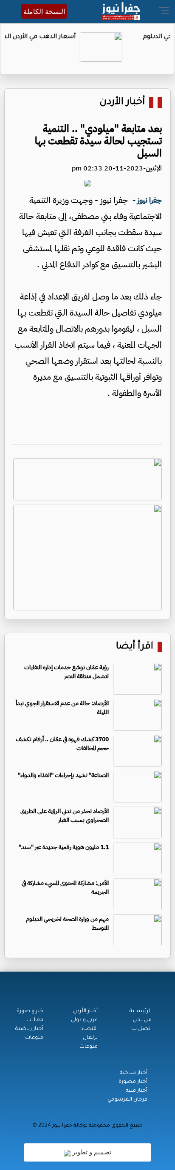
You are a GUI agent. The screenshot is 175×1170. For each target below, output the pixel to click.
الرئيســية (141, 1011)
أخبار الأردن (122, 102)
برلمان (90, 1038)
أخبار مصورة (133, 1082)
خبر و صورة (30, 1011)
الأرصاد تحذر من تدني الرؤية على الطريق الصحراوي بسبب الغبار (64, 815)
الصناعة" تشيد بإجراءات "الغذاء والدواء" (63, 775)
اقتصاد (89, 1029)
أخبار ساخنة (133, 1073)
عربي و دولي (84, 1020)
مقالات (34, 1020)
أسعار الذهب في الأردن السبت (71, 37)
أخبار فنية (136, 1091)
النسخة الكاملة (44, 11)
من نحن (142, 1020)
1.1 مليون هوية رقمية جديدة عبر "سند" (64, 847)
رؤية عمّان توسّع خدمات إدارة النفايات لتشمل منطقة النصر (66, 672)
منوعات (88, 1047)
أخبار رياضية (29, 1029)
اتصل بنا (141, 1029)
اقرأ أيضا (134, 647)
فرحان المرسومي (127, 1100)
